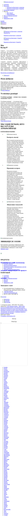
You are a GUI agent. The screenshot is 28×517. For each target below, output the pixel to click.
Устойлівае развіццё (9, 10)
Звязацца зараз (4, 249)
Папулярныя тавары (12, 306)
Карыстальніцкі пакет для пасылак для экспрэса (14, 311)
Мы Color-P (10, 13)
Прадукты (6, 6)
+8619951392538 (8, 291)
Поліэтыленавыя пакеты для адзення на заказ (13, 307)
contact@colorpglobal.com (10, 292)
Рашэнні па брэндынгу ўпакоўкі (15, 8)
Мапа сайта (22, 306)
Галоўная (6, 4)
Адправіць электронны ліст (8, 316)
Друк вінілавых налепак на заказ (14, 309)
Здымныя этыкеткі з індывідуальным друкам (13, 312)
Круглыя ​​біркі (19, 309)
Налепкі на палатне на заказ (8, 309)
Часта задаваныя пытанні (10, 15)
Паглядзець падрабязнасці (7, 72)
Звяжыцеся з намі (8, 18)
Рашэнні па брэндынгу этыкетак (15, 7)
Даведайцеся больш (6, 121)
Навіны (6, 17)
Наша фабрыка (11, 14)
